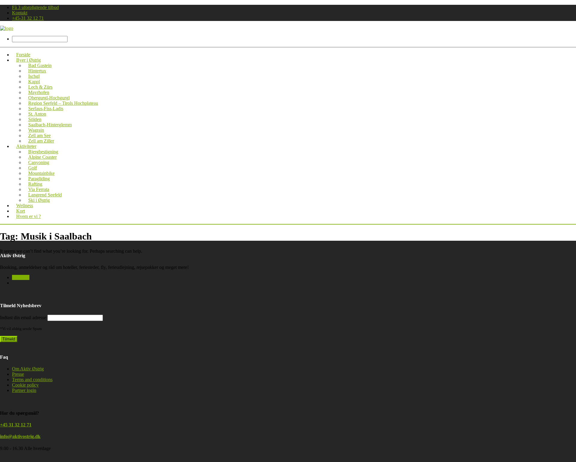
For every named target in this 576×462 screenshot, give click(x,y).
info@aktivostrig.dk (20, 436)
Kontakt (19, 12)
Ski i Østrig (39, 200)
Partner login (24, 390)
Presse (18, 374)
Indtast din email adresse (23, 317)
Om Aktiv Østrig (28, 368)
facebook (20, 277)
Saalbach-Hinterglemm (50, 124)
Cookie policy (25, 384)
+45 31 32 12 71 (16, 424)
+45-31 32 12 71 (28, 18)
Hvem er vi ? (28, 216)
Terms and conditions (32, 379)
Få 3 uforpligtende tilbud (35, 7)
